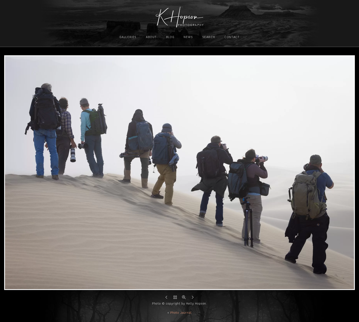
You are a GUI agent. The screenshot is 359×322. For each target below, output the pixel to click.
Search (208, 36)
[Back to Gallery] (175, 298)
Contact (232, 36)
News (188, 36)
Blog (170, 36)
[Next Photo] (192, 298)
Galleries (127, 36)
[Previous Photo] (166, 298)
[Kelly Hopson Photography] (179, 24)
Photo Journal (180, 312)
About (151, 36)
